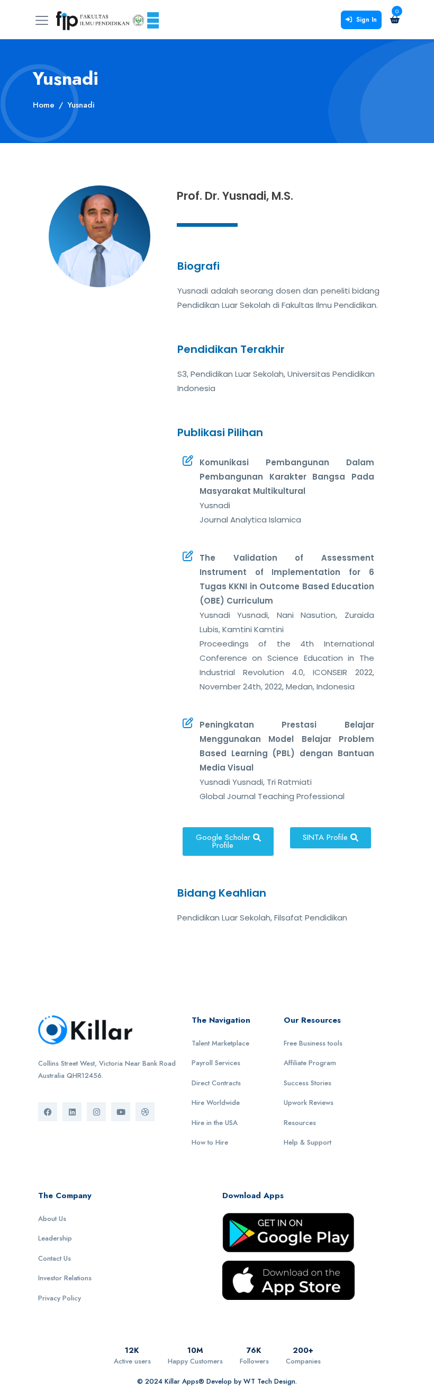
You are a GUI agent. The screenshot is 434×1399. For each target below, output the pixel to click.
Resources (300, 1123)
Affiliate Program (310, 1063)
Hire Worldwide (216, 1102)
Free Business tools (313, 1043)
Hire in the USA (215, 1123)
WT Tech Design (269, 1381)
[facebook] (47, 1111)
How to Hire (210, 1142)
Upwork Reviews (308, 1102)
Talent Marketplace (220, 1043)
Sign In (366, 19)
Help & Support (307, 1142)
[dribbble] (145, 1111)
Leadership (55, 1238)
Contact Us (54, 1258)
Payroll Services (216, 1063)
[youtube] (120, 1111)
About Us (52, 1219)
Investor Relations (65, 1278)
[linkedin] (72, 1111)
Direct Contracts (216, 1083)
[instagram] (96, 1111)
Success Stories (307, 1083)
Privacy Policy (59, 1298)
